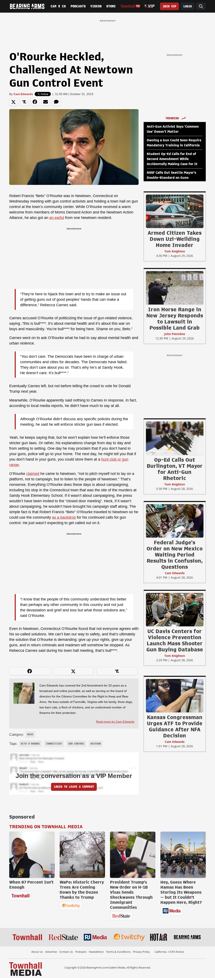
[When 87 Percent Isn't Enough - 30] (32, 855)
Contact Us (66, 952)
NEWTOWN (95, 743)
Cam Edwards (23, 94)
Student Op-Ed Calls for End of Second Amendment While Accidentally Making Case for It (172, 159)
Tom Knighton (174, 251)
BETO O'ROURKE (30, 743)
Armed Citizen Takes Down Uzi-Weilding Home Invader (175, 239)
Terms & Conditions (118, 952)
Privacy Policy (141, 952)
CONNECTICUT (54, 743)
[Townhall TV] (130, 6)
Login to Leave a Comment (74, 786)
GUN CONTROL (76, 743)
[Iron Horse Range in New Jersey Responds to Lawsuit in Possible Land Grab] (174, 287)
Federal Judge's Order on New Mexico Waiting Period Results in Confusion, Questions (175, 555)
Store (111, 6)
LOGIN (187, 6)
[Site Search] (201, 6)
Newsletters (96, 952)
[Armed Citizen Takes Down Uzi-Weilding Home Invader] (174, 211)
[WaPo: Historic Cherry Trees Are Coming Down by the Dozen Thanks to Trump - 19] (82, 855)
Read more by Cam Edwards (115, 721)
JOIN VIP (169, 6)
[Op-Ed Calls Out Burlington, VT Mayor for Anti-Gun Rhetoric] (174, 438)
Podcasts (78, 6)
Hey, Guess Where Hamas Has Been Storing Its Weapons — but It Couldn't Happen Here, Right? (181, 892)
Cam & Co (58, 6)
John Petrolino (174, 334)
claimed (32, 474)
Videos (96, 6)
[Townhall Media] (25, 969)
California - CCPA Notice (169, 952)
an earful (56, 218)
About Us (37, 952)
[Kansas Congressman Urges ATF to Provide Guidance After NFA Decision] (174, 695)
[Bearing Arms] (27, 6)
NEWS (30, 734)
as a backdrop (64, 517)
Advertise (51, 952)
